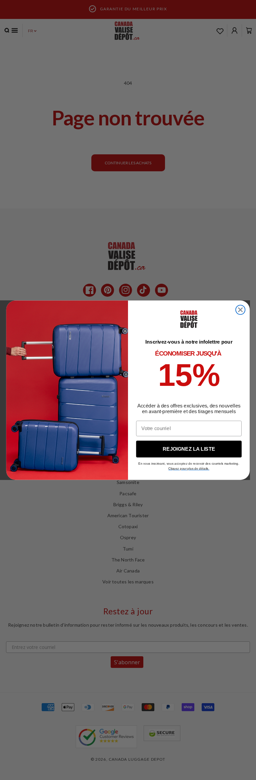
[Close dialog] (240, 309)
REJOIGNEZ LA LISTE (189, 448)
